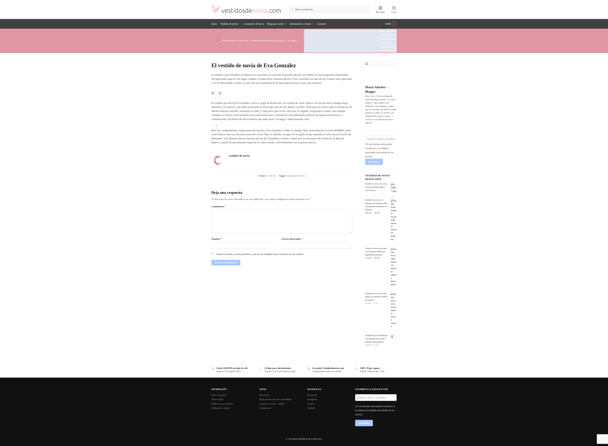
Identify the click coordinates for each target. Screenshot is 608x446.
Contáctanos (265, 408)
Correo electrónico (292, 239)
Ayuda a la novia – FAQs (271, 403)
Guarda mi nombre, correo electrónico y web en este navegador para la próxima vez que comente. (260, 254)
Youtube (311, 408)
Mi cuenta (380, 12)
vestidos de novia (239, 155)
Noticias (272, 176)
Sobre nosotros (218, 395)
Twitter (310, 403)
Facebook (312, 395)
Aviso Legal (217, 399)
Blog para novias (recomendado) (275, 399)
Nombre (216, 239)
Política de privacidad (222, 403)
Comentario (218, 206)
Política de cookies (220, 408)
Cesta (393, 12)
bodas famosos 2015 (296, 176)
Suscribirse (374, 162)
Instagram (312, 399)
